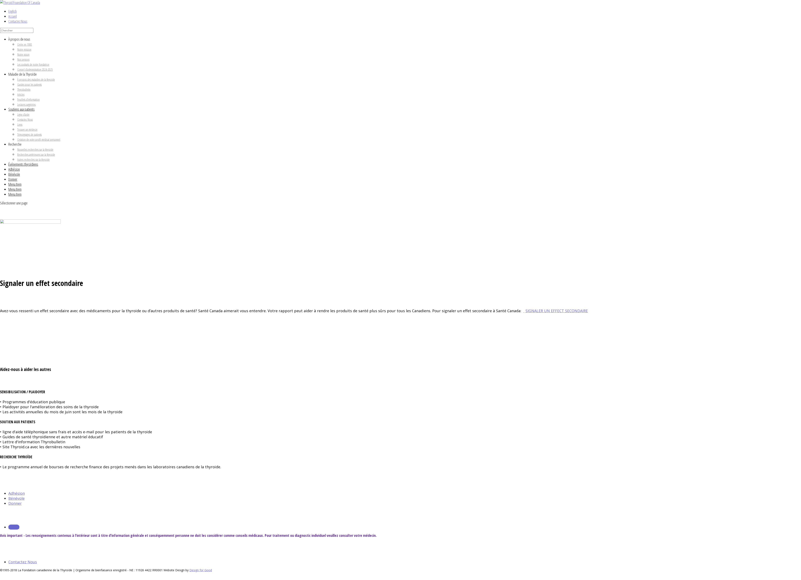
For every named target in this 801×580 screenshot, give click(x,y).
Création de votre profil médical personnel (38, 140)
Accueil (12, 16)
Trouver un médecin (27, 130)
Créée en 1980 (24, 44)
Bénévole (14, 174)
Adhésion (14, 169)
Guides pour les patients (29, 84)
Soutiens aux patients (21, 109)
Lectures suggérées (26, 104)
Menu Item (14, 184)
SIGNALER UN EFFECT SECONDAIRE (556, 310)
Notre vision (23, 54)
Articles (20, 94)
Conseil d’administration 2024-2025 (35, 69)
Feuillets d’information (28, 99)
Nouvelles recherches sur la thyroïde (35, 150)
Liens (19, 125)
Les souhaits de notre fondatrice (33, 64)
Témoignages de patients (29, 135)
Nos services (23, 59)
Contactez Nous (17, 21)
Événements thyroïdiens (23, 164)
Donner (12, 179)
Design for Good (200, 570)
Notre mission (24, 49)
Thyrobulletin (23, 89)
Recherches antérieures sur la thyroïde (36, 155)
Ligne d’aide (23, 115)
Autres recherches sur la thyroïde (33, 160)
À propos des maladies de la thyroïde (36, 79)
